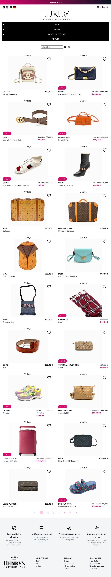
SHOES (57, 29)
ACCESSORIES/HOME (57, 34)
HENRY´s (93, 569)
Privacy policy (69, 566)
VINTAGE (55, 39)
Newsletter (94, 561)
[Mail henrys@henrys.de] (11, 7)
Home (37, 561)
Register (67, 561)
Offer (37, 563)
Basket (38, 566)
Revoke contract (97, 566)
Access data (95, 563)
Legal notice (68, 563)
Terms (66, 569)
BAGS (57, 25)
